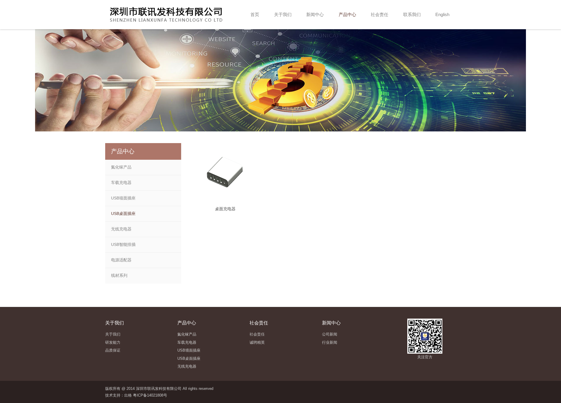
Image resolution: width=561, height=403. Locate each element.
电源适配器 (121, 260)
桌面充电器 (225, 208)
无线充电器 (121, 229)
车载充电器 (121, 182)
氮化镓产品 (121, 167)
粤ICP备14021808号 (150, 395)
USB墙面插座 (123, 198)
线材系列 (119, 275)
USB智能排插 (123, 244)
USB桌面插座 (123, 213)
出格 (128, 395)
